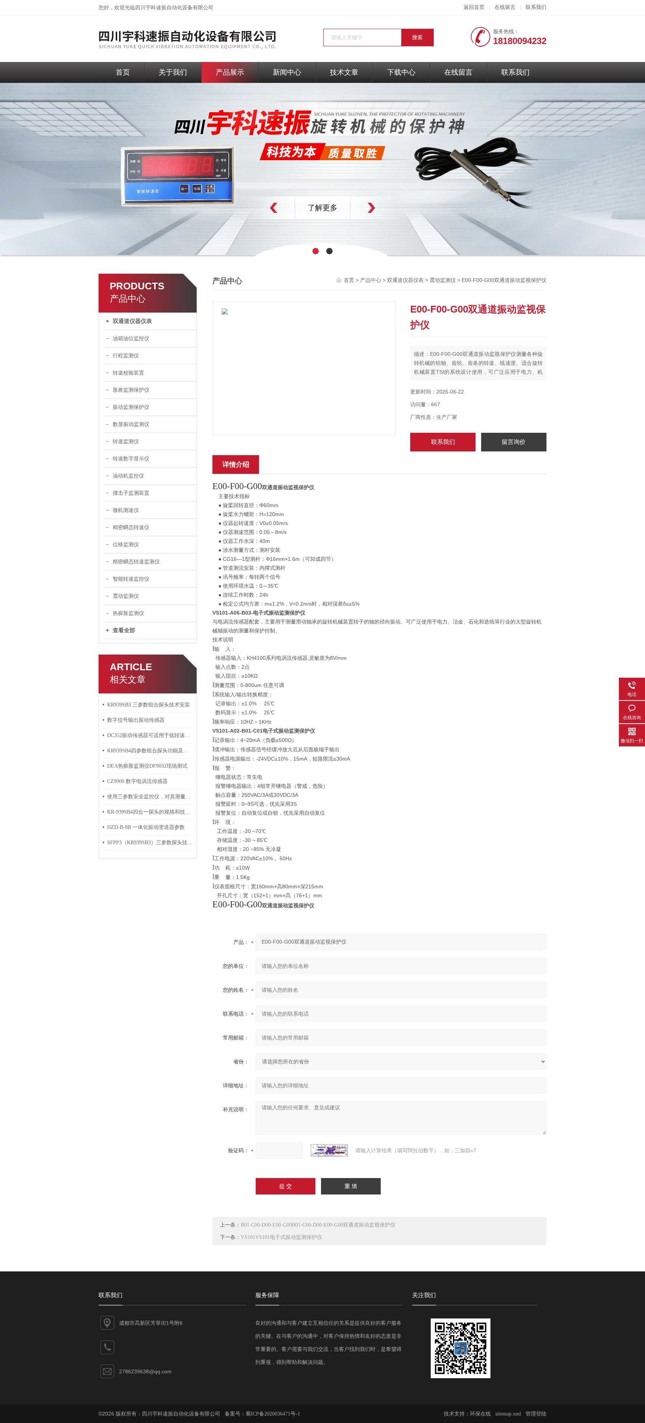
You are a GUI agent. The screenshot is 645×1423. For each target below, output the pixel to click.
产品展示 (230, 72)
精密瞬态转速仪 (131, 527)
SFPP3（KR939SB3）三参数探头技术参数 (150, 842)
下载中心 (401, 72)
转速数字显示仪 (131, 459)
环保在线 (480, 1414)
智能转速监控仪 (131, 579)
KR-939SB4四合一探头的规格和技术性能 (150, 812)
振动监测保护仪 (131, 407)
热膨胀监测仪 (128, 613)
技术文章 (344, 72)
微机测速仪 (126, 510)
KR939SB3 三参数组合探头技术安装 (148, 705)
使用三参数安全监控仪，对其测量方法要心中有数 (150, 796)
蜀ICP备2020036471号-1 (273, 1414)
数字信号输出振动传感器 (136, 720)
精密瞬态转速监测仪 (136, 562)
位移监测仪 (126, 544)
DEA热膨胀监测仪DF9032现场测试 (147, 766)
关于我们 (173, 72)
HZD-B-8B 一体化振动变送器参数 (146, 827)
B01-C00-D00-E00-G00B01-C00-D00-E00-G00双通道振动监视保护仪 (318, 1225)
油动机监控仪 (128, 476)
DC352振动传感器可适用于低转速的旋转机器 (150, 735)
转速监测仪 (126, 441)
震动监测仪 (126, 596)
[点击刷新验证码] (329, 1150)
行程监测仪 (126, 355)
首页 (123, 72)
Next (387, 207)
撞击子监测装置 (131, 493)
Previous (257, 207)
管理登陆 (536, 1414)
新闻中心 (287, 72)
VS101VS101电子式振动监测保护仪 (281, 1237)
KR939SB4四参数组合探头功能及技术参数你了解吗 (150, 751)
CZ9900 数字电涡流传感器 (137, 781)
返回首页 (474, 7)
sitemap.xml (508, 1414)
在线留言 (505, 7)
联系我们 (536, 7)
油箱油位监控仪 (131, 338)
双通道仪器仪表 (132, 321)
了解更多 (322, 207)
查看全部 (124, 630)
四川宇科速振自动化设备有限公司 (174, 7)
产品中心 (370, 280)
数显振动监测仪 (131, 424)
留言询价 (514, 442)
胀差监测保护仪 (131, 390)
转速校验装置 (128, 373)
